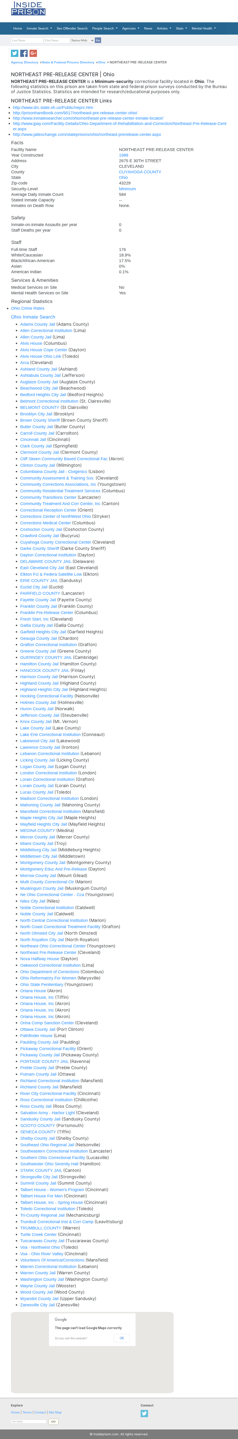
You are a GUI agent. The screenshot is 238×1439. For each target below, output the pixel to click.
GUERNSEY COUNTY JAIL (46, 657)
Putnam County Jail (39, 1074)
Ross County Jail (36, 1106)
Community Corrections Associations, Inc (58, 484)
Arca (25, 362)
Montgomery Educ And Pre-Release (54, 869)
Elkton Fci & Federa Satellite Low (51, 574)
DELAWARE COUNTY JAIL (46, 561)
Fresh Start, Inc (35, 619)
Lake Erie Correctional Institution (51, 734)
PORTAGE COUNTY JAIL (45, 1061)
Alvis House (31, 343)
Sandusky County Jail (41, 1119)
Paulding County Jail (40, 1042)
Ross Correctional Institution (47, 1099)
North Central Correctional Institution (54, 920)
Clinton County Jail (38, 465)
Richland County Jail (40, 1086)
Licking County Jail (38, 760)
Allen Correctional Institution (46, 330)
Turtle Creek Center (39, 1234)
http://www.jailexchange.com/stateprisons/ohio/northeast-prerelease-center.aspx (87, 134)
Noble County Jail (37, 913)
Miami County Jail (37, 843)
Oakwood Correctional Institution (51, 965)
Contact (40, 1412)
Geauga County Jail (39, 638)
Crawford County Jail (40, 535)
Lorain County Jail (37, 785)
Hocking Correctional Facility (47, 695)
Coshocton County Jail (41, 529)
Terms (27, 1412)
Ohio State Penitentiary (42, 984)
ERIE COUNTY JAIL (39, 580)
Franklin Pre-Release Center (47, 612)
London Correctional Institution (49, 772)
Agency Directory (24, 62)
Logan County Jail (37, 766)
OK (122, 1338)
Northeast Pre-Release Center (49, 952)
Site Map (55, 1412)
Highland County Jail (40, 683)
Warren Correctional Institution (49, 1266)
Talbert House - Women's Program (52, 1189)
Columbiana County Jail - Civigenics (54, 471)
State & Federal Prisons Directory (68, 62)
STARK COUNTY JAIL (41, 1170)
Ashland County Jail (39, 369)
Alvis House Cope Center (44, 349)
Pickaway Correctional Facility (48, 1048)
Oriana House (33, 990)
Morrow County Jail (38, 875)
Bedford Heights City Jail (43, 394)
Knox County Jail (36, 721)
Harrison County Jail (39, 676)
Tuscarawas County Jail (43, 1240)
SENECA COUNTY (38, 1131)
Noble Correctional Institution (47, 907)
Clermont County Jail (40, 452)
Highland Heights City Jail (44, 689)
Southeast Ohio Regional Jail (47, 1144)
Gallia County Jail (37, 625)
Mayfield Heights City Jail (44, 824)
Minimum (127, 188)
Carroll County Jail (38, 433)
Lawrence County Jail (40, 747)
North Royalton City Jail (42, 939)
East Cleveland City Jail (42, 567)
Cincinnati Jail (33, 439)
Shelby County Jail (38, 1138)
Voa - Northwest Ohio (40, 1247)
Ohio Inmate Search (33, 316)
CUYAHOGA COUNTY (140, 171)
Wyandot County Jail (40, 1298)
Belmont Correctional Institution (49, 401)
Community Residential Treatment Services (61, 490)
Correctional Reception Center (49, 510)
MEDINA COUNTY (38, 830)
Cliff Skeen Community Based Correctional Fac (64, 458)
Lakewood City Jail (38, 740)
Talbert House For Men (42, 1195)
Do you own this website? (71, 1338)
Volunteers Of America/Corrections (53, 1260)
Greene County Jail (38, 651)
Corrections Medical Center (46, 522)
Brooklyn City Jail (36, 413)
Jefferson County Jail (40, 715)
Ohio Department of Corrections (50, 971)
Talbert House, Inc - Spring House (52, 1202)
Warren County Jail (38, 1272)
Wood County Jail (37, 1292)
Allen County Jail (36, 337)
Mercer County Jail (38, 836)
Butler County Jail (37, 426)
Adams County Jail (38, 324)
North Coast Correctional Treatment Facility (61, 926)
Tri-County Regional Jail (43, 1215)
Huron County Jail (37, 708)
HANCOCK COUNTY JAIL (45, 670)
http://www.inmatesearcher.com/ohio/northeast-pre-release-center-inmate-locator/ (88, 118)
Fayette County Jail (38, 599)
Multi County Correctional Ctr (47, 881)
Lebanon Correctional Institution (50, 753)
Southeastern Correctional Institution (54, 1151)
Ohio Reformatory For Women (48, 978)
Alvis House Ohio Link (41, 356)
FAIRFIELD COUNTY (40, 593)
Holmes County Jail (38, 702)
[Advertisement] (151, 10)
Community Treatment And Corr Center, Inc (61, 503)
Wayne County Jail (38, 1285)
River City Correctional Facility (48, 1093)
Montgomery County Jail (43, 862)
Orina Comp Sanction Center (47, 1022)
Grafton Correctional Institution (49, 644)
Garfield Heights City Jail (43, 631)
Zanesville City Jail (38, 1304)
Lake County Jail (36, 728)
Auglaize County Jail (39, 381)
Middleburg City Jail (39, 849)
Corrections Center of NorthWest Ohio (56, 516)
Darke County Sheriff (40, 548)
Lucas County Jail (37, 792)
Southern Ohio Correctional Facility (53, 1157)
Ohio (102, 62)
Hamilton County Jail (40, 663)
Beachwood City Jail (39, 388)
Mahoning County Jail (41, 804)
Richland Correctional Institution (50, 1080)
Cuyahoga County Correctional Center (56, 542)
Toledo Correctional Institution (48, 1208)
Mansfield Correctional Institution (51, 811)
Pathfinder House (37, 1035)
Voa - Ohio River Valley (42, 1253)
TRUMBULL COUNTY (41, 1227)
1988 (123, 155)
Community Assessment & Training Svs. (58, 478)
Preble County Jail (37, 1067)
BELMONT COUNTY (40, 407)
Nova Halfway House (40, 958)
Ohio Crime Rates (27, 308)
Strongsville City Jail (39, 1176)
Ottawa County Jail (38, 1029)
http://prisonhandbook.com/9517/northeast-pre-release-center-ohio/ (75, 112)
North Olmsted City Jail (42, 933)
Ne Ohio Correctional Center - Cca (52, 894)
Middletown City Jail (39, 856)
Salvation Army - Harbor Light (48, 1112)
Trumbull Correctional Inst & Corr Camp (57, 1221)
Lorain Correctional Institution (48, 779)
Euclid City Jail (34, 587)
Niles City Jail (33, 901)
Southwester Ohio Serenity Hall (49, 1163)
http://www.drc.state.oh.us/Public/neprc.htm (53, 107)
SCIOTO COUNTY (38, 1125)
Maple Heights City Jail (42, 817)
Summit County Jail (38, 1183)
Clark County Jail (36, 446)
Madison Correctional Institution (50, 798)
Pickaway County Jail (40, 1054)
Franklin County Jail (39, 606)
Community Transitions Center (49, 497)
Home (15, 1412)
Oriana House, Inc (37, 997)
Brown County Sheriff (40, 420)
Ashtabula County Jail (41, 375)
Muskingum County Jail (42, 888)
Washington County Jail (42, 1279)
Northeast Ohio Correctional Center (53, 945)
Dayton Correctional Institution (48, 554)
